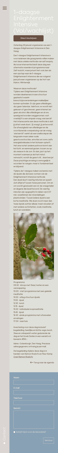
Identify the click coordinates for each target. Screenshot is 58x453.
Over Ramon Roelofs (23, 357)
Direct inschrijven (29, 38)
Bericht (16, 408)
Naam (16, 378)
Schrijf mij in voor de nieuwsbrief (31, 432)
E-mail (16, 388)
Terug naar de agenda (43, 363)
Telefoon (17, 398)
